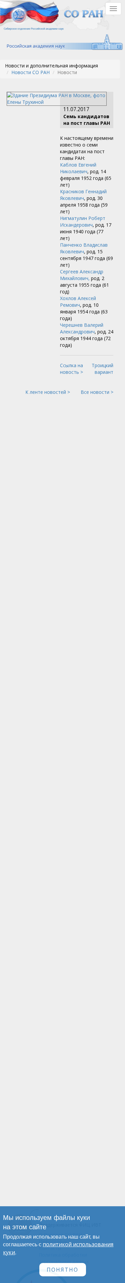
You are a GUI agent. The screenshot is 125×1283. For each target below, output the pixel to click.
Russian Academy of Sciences (61, 42)
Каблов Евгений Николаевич (78, 168)
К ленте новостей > (47, 392)
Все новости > (97, 392)
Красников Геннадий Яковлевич (83, 194)
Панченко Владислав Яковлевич (84, 248)
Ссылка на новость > (71, 368)
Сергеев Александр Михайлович (81, 274)
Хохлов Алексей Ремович (78, 301)
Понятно (62, 1269)
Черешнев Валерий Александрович (81, 328)
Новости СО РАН (30, 72)
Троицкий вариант (102, 368)
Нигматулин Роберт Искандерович (82, 221)
